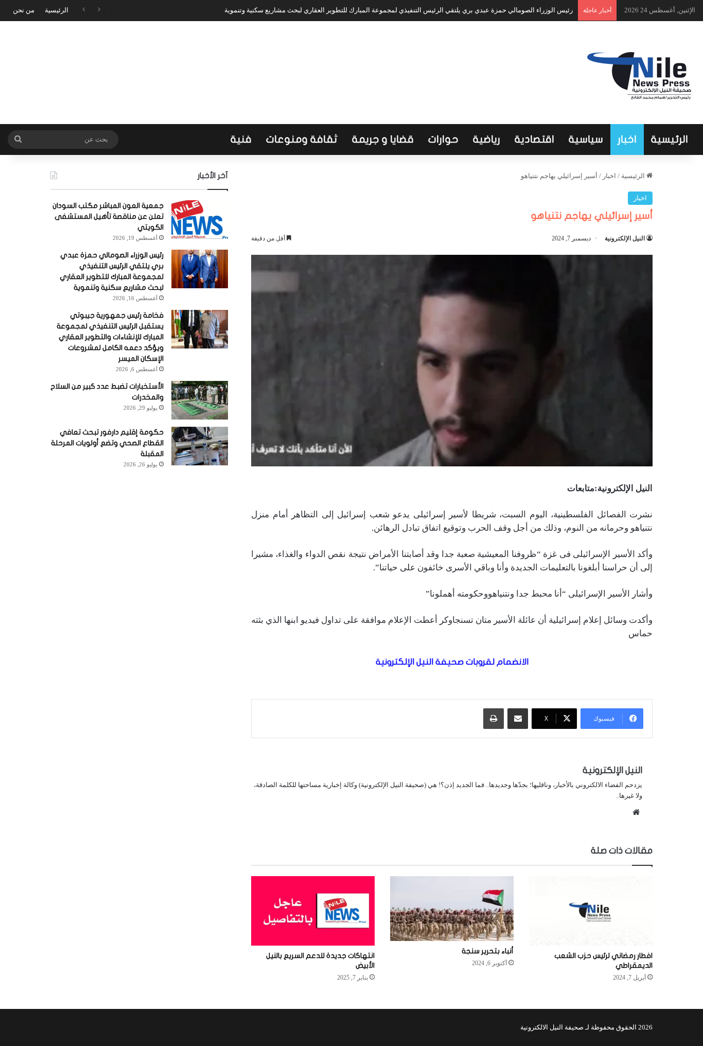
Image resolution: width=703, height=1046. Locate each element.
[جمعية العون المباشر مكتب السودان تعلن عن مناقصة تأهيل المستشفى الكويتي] (199, 219)
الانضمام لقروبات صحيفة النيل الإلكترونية (452, 661)
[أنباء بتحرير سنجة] (452, 908)
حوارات (443, 139)
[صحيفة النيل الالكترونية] (641, 72)
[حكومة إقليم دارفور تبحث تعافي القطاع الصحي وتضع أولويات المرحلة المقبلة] (199, 446)
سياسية (586, 139)
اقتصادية (534, 139)
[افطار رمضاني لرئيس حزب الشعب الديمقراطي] (591, 911)
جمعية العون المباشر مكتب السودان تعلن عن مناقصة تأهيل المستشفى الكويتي (108, 216)
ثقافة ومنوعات (302, 139)
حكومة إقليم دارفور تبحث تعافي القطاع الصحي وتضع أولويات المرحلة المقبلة (107, 443)
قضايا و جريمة (383, 139)
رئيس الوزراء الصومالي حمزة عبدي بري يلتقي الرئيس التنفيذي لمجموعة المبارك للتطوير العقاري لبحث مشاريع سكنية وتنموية (398, 10)
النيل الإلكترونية (625, 238)
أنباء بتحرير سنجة (488, 951)
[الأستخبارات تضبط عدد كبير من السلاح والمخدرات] (199, 400)
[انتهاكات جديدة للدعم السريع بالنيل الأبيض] (313, 911)
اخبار (627, 139)
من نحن (23, 10)
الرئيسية (56, 10)
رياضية (486, 139)
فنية (241, 139)
